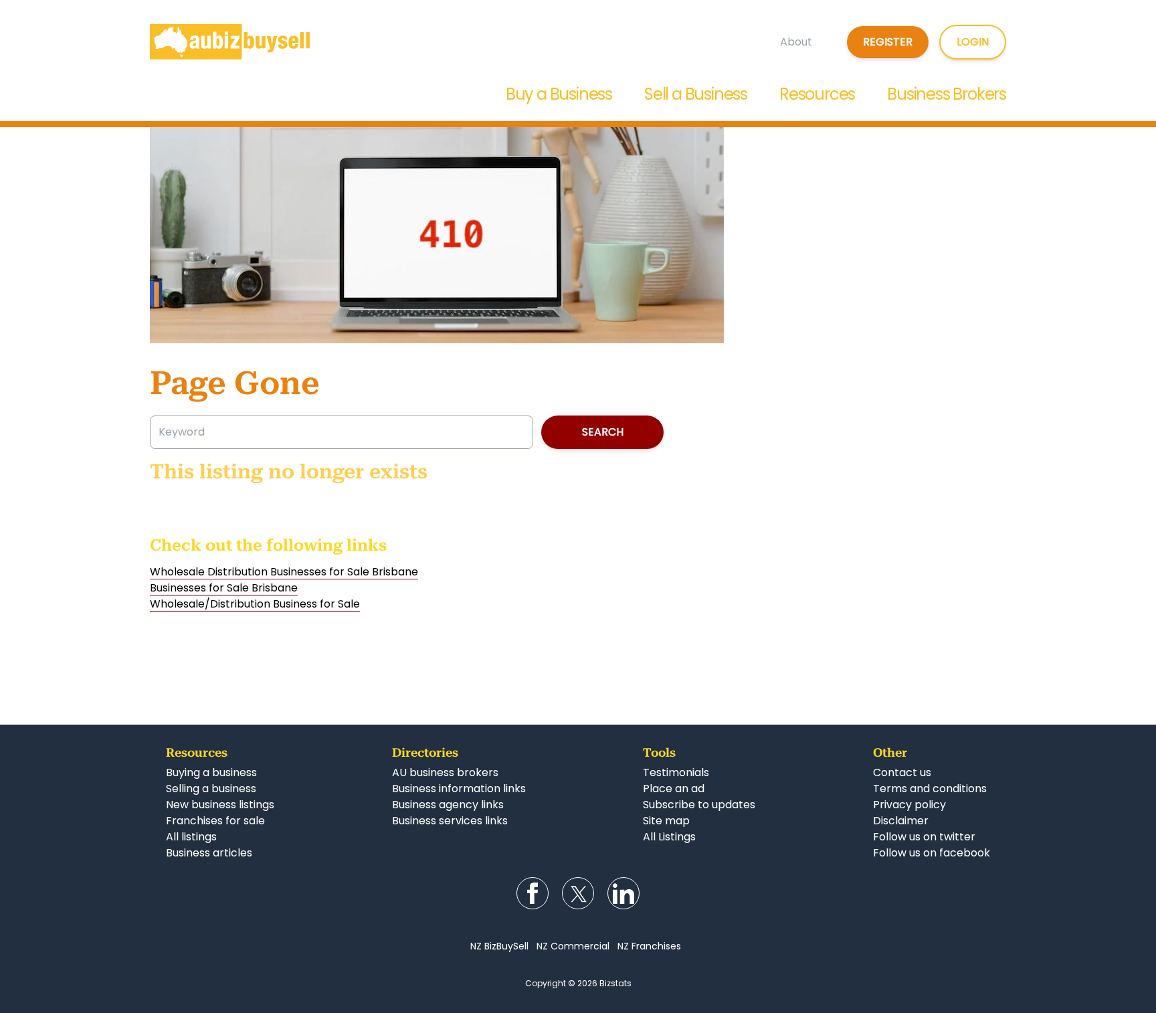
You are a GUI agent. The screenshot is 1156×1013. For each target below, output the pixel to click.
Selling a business (211, 788)
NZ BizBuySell (499, 946)
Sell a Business (695, 94)
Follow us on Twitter (578, 893)
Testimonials (676, 772)
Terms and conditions (930, 788)
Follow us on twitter (924, 836)
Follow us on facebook (931, 852)
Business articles (209, 852)
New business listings (220, 804)
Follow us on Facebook (532, 893)
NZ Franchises (649, 946)
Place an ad (673, 788)
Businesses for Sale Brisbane (224, 587)
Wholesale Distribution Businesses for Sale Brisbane (284, 571)
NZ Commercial (573, 946)
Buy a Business (559, 94)
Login (973, 42)
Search (602, 432)
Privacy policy (909, 804)
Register (887, 42)
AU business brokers (445, 772)
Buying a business (211, 772)
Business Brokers (946, 94)
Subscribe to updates (699, 804)
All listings (191, 836)
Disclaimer (901, 820)
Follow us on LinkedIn (623, 893)
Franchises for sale (215, 820)
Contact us (902, 772)
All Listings (669, 836)
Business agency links (448, 804)
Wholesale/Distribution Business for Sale (255, 604)
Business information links (459, 788)
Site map (666, 820)
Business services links (450, 820)
